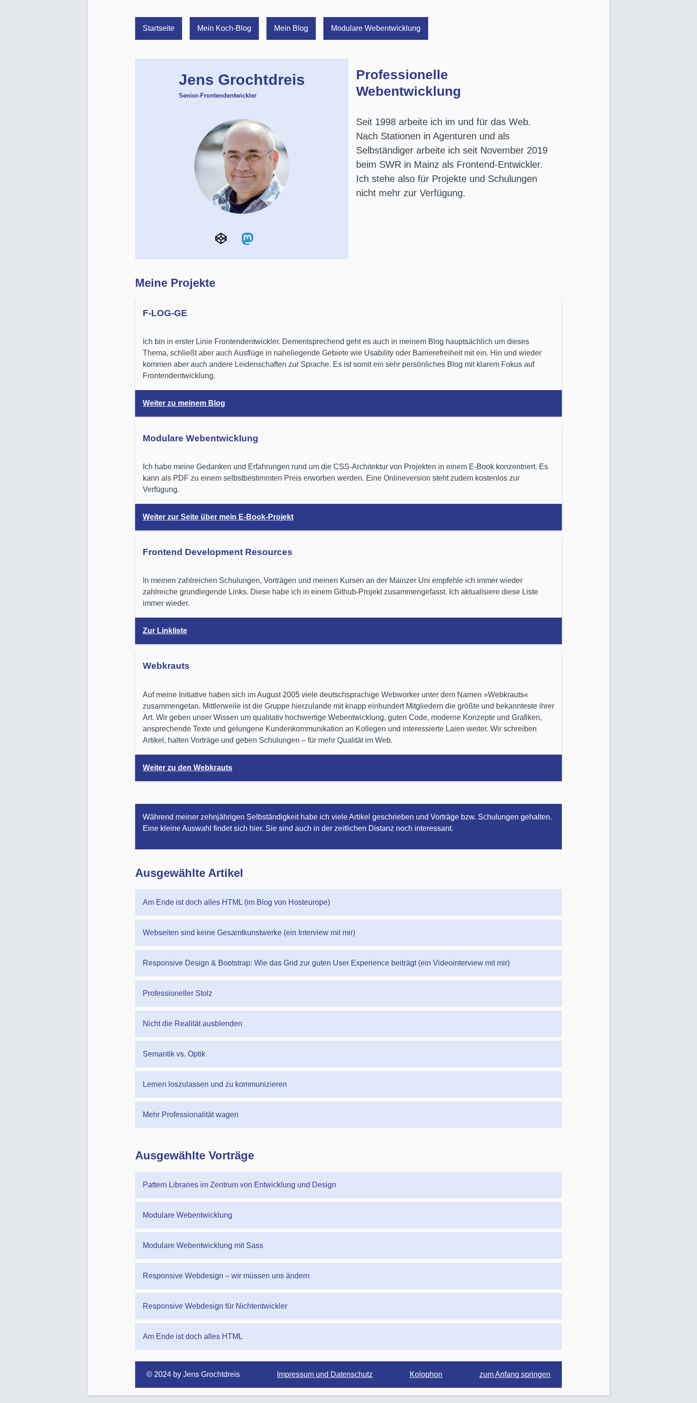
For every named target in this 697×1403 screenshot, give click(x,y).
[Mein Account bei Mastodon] (247, 238)
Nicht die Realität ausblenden (192, 1024)
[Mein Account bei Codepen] (221, 238)
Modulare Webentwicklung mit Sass (203, 1245)
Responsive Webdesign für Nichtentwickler (215, 1306)
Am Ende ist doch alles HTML (193, 1336)
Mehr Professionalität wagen (190, 1115)
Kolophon (426, 1374)
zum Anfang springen (514, 1374)
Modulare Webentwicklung (376, 28)
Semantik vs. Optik (174, 1054)
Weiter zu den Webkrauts (187, 768)
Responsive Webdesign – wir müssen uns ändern (226, 1276)
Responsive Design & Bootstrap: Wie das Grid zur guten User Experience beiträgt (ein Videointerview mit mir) (326, 963)
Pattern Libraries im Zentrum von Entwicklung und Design (239, 1185)
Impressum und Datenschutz (325, 1374)
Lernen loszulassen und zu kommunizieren (215, 1084)
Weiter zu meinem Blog (184, 403)
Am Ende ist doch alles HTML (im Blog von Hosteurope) (236, 902)
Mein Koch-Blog (224, 28)
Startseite (158, 28)
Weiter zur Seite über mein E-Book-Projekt (218, 517)
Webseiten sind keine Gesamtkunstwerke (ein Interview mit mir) (249, 933)
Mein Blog (291, 28)
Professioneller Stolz (177, 993)
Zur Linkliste (165, 631)
